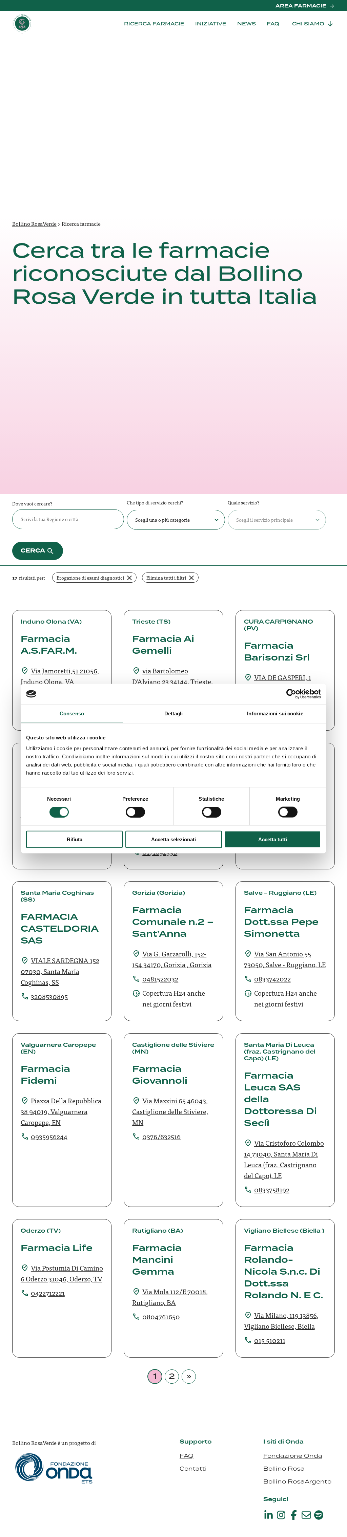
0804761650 (161, 1316)
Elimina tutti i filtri (166, 577)
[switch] (135, 812)
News (246, 23)
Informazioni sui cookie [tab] (275, 713)
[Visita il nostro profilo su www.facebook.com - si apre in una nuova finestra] (293, 1515)
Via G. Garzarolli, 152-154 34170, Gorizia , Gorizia (171, 959)
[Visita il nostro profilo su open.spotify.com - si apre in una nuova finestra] (318, 1515)
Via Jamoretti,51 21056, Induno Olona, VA (60, 676)
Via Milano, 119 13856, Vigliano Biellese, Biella (281, 1320)
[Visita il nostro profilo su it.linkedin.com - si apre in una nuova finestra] (268, 1515)
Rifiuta (74, 839)
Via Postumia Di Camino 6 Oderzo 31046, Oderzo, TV (62, 1273)
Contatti (193, 1468)
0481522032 (160, 978)
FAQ (273, 23)
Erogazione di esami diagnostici (97, 578)
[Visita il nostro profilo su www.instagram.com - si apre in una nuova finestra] (281, 1515)
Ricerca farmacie (154, 23)
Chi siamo (308, 23)
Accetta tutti (272, 839)
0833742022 (272, 978)
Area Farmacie (300, 6)
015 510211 (269, 1340)
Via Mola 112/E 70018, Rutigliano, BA (170, 1297)
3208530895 (49, 996)
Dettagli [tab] (173, 713)
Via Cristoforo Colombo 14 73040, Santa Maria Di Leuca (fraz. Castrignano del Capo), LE (284, 1159)
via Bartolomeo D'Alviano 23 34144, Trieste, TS (172, 681)
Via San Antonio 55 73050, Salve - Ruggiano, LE (285, 959)
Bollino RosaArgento (297, 1481)
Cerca (33, 550)
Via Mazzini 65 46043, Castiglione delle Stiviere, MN (170, 1111)
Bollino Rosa (284, 1468)
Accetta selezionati (173, 839)
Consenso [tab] (72, 713)
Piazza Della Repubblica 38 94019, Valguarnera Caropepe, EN (61, 1111)
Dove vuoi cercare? (32, 503)
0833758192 (271, 1189)
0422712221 (48, 1292)
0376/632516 (161, 1136)
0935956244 (49, 1136)
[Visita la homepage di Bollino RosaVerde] (46, 24)
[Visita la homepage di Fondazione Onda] (54, 1475)
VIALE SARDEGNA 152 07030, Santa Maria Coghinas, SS (60, 971)
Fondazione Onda (292, 1455)
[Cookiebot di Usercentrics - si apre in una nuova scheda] (291, 694)
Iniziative (210, 23)
